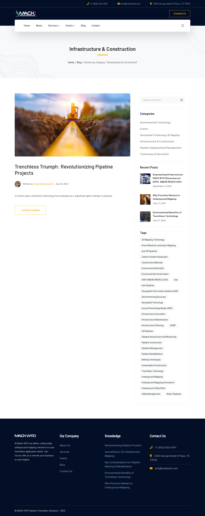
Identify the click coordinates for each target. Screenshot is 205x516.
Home (71, 62)
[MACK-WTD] (25, 13)
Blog (79, 62)
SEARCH (181, 99)
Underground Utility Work (153, 388)
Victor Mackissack (43, 184)
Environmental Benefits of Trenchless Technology (119, 474)
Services (64, 451)
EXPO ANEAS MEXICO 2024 (155, 280)
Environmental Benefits (153, 268)
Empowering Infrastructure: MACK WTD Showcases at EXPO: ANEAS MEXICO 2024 (168, 178)
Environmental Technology (155, 122)
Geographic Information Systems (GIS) (160, 291)
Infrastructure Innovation (153, 314)
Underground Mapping (152, 377)
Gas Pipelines (148, 285)
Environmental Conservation (155, 274)
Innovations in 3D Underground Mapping (122, 453)
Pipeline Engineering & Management (161, 147)
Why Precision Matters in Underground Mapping (119, 485)
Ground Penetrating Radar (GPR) (157, 308)
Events (144, 128)
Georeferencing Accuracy (154, 297)
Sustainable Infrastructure (154, 365)
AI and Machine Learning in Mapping (159, 245)
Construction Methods (152, 262)
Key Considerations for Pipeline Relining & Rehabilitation (122, 464)
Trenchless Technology (152, 371)
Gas (176, 280)
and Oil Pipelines (149, 251)
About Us (65, 445)
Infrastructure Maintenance (155, 319)
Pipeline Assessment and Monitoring (159, 337)
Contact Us (180, 13)
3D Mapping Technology (153, 240)
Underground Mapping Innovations (158, 382)
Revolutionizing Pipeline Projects (123, 445)
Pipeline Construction (152, 342)
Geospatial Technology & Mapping (160, 135)
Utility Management (151, 394)
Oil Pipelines (147, 331)
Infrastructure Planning (153, 325)
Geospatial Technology (152, 302)
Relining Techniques (151, 359)
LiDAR (173, 325)
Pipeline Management (152, 348)
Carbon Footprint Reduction (155, 257)
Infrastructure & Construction (157, 141)
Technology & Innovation (154, 154)
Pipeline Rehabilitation (152, 354)
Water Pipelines (174, 394)
